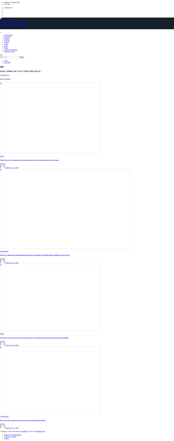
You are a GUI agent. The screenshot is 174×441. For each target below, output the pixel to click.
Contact (6, 438)
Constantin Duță (40, 431)
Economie (7, 37)
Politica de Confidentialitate (13, 435)
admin (7, 167)
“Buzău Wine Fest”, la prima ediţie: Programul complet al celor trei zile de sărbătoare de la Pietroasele (29, 160)
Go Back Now (4, 75)
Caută (21, 57)
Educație (7, 40)
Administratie (8, 35)
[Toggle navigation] (1, 32)
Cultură (6, 42)
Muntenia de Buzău (13, 23)
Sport (5, 46)
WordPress (24, 431)
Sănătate (6, 39)
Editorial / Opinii (9, 51)
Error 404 (7, 62)
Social (6, 44)
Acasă (6, 61)
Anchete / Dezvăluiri (10, 49)
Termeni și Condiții (10, 436)
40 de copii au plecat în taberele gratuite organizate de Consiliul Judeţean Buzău (23, 420)
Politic (6, 48)
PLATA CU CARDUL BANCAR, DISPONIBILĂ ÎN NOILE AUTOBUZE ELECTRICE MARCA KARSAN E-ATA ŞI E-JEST (35, 255)
